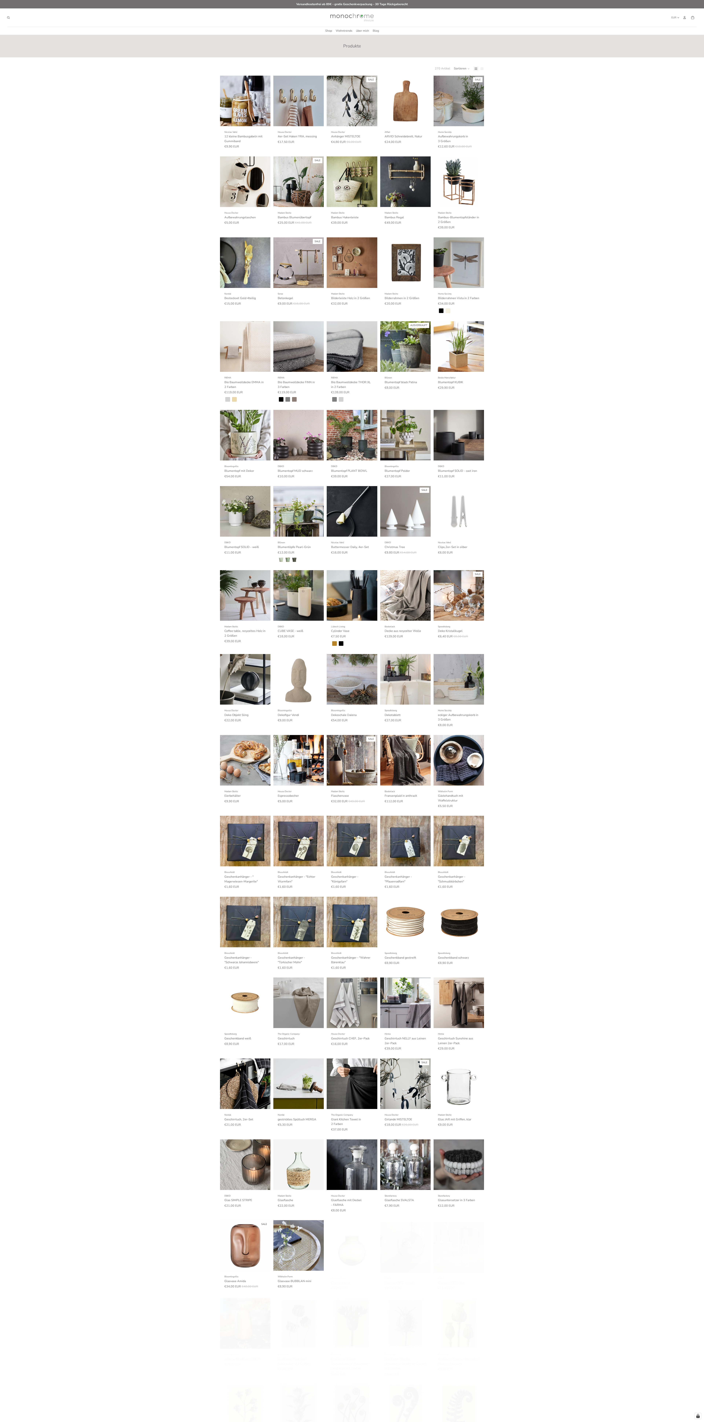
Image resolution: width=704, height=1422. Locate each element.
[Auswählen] (478, 120)
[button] (462, 69)
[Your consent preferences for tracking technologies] (698, 1416)
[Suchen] (8, 18)
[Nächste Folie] (318, 101)
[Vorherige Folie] (278, 101)
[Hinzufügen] (264, 120)
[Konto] (685, 18)
